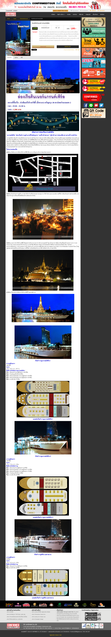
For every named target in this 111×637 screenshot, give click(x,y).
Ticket (14, 19)
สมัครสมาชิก (102, 11)
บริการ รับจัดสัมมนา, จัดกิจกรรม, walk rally (16, 614)
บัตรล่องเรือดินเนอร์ (24, 19)
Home (8, 19)
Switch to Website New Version (60, 11)
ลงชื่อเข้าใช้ (93, 11)
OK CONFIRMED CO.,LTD (35, 632)
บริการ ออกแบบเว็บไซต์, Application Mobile (41, 612)
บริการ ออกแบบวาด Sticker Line (38, 617)
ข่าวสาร (68, 14)
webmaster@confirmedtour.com (55, 632)
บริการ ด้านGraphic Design (37, 619)
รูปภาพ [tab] (16, 57)
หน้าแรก (53, 14)
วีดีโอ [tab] (22, 57)
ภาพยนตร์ (88, 14)
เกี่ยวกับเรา (95, 14)
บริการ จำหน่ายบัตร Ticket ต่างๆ (38, 614)
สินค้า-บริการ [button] (60, 14)
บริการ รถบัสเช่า (10, 612)
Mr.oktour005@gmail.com (76, 632)
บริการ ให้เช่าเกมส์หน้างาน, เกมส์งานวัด (15, 619)
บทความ (75, 14)
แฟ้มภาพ (81, 14)
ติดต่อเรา (102, 14)
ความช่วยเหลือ (84, 11)
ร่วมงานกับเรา (75, 11)
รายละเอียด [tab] (9, 57)
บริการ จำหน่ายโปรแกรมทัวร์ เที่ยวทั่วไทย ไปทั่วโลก (17, 617)
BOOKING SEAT (68, 47)
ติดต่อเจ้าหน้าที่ (43, 47)
